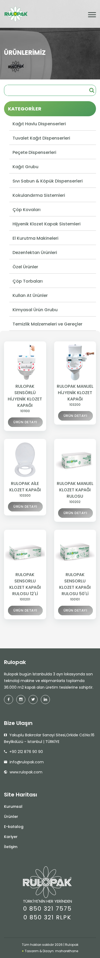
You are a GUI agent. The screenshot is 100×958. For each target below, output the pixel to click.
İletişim (10, 846)
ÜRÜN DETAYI (25, 422)
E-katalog (13, 826)
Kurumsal (13, 806)
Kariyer (11, 836)
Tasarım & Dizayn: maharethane (51, 951)
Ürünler (11, 816)
